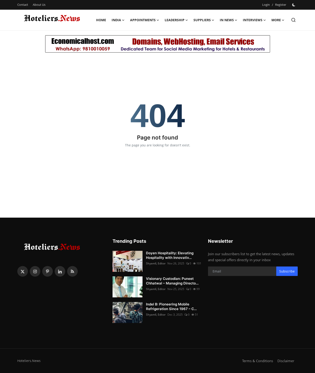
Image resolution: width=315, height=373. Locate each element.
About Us (39, 5)
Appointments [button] (143, 20)
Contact (22, 5)
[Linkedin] (60, 271)
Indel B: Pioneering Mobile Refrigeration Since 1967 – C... (171, 306)
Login (266, 5)
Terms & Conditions (257, 360)
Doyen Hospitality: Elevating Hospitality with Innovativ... (169, 255)
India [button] (116, 20)
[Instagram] (35, 271)
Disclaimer (285, 360)
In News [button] (227, 20)
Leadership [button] (174, 20)
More (276, 20)
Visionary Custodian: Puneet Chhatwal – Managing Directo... (172, 280)
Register (280, 5)
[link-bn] (157, 44)
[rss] (72, 271)
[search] (293, 20)
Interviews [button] (252, 20)
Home (101, 20)
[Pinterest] (47, 271)
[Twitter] (22, 271)
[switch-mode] (294, 4)
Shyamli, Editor (156, 263)
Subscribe (287, 271)
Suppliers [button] (202, 20)
